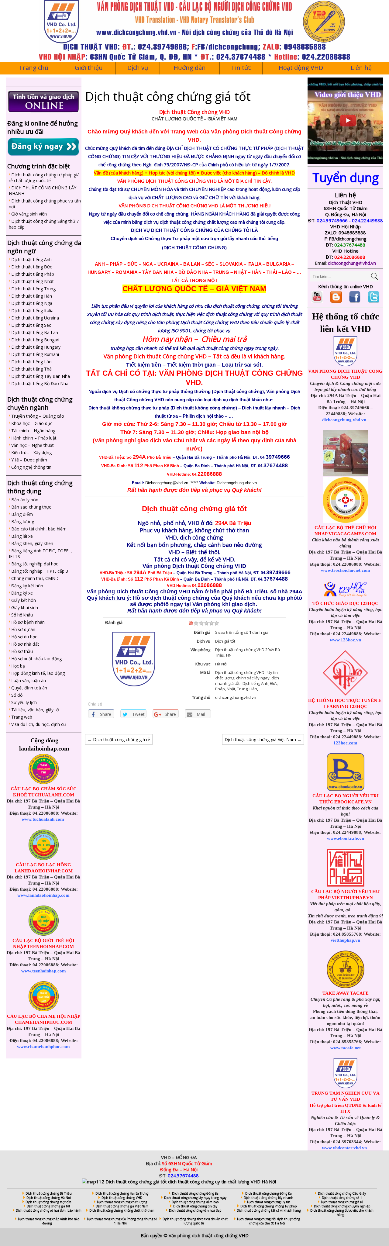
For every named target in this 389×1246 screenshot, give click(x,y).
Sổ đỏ (16, 695)
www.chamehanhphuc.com (43, 1046)
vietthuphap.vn (345, 940)
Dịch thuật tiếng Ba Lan (34, 332)
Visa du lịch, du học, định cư (38, 724)
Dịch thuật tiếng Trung (33, 289)
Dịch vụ (137, 68)
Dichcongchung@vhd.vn (166, 483)
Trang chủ (33, 68)
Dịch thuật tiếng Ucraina (35, 318)
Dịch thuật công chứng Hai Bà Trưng (121, 1193)
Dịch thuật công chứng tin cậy (195, 1206)
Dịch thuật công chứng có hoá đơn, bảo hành (48, 1210)
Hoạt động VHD (301, 68)
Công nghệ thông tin (31, 467)
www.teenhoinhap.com (43, 970)
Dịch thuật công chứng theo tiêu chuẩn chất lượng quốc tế (195, 1221)
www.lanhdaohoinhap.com (43, 895)
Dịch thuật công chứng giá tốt (48, 1206)
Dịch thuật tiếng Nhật (32, 281)
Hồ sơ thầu (22, 651)
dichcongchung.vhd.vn (235, 697)
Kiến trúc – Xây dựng (31, 452)
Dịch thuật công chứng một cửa (48, 1202)
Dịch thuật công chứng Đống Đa (195, 1193)
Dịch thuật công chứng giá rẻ (119, 739)
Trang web (21, 717)
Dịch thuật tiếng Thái (32, 369)
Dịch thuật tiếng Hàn (31, 296)
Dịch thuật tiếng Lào (31, 361)
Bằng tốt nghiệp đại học (34, 564)
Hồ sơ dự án (23, 629)
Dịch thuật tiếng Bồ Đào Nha (39, 383)
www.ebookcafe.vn (345, 838)
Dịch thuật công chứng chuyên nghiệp (342, 1206)
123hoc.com (345, 742)
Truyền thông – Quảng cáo (37, 416)
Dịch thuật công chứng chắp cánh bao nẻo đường (48, 1221)
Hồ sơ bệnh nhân (28, 622)
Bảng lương (22, 521)
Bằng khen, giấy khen (32, 543)
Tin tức (241, 68)
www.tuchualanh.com (43, 819)
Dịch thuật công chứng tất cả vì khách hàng (269, 1210)
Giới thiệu (89, 68)
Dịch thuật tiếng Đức (31, 267)
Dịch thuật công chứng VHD (122, 1198)
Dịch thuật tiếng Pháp (32, 274)
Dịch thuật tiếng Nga (31, 303)
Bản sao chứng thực (31, 507)
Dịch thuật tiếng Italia (32, 310)
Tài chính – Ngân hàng (33, 430)
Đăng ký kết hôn (27, 585)
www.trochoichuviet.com (345, 570)
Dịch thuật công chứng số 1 (342, 1198)
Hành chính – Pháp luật (34, 438)
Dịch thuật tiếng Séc (31, 325)
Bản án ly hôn (24, 499)
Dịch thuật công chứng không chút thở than (121, 1210)
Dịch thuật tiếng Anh (31, 259)
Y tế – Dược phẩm (29, 460)
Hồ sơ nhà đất (25, 644)
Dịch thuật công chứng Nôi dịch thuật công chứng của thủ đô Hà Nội (268, 1221)
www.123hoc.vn (345, 639)
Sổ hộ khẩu (22, 615)
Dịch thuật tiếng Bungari (35, 340)
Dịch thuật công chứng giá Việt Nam (263, 739)
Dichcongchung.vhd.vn (237, 483)
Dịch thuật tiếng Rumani (35, 354)
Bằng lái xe (22, 536)
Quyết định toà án (29, 688)
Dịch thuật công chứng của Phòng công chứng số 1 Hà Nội (122, 1221)
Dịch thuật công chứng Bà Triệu (49, 1193)
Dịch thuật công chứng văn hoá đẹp (195, 1210)
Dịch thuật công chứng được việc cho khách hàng (342, 1212)
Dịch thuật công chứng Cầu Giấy (342, 1193)
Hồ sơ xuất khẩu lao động (36, 658)
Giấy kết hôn (23, 600)
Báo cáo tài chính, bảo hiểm (39, 529)
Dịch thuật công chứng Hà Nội (48, 1198)
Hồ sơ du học (24, 637)
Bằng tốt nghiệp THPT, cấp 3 (39, 571)
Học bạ (18, 666)
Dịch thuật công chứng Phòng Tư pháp (268, 1206)
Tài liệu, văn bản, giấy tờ (35, 710)
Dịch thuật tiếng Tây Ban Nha (40, 376)
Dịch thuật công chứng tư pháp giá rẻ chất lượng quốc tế (44, 177)
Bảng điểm (22, 514)
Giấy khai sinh (24, 607)
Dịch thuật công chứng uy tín (268, 1202)
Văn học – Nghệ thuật (32, 445)
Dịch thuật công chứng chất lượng (122, 1202)
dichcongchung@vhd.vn (352, 263)
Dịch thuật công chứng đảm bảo (195, 1202)
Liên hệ (361, 68)
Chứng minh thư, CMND (35, 578)
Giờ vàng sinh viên (29, 214)
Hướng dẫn (190, 68)
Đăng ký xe (22, 593)
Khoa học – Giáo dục (31, 423)
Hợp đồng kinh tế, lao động (38, 673)
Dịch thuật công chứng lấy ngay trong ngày (195, 1198)
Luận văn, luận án (28, 680)
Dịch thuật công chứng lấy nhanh (268, 1198)
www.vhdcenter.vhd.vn (344, 1147)
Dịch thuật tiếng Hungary (35, 347)
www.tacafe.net (345, 1047)
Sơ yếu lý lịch (24, 702)
